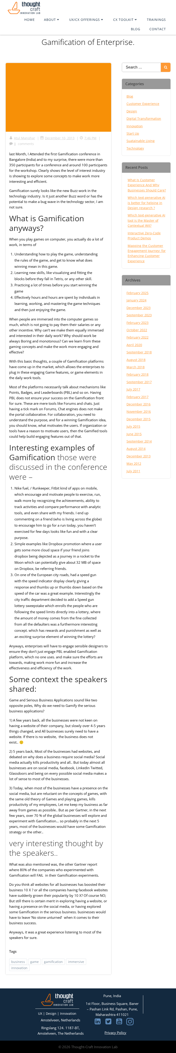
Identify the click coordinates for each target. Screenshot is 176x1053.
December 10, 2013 (59, 138)
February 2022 (137, 337)
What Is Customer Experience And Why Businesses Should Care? (147, 185)
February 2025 (137, 293)
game (34, 962)
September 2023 (139, 315)
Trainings (156, 19)
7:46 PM (90, 138)
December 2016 (138, 404)
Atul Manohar (24, 138)
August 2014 (136, 448)
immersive (76, 962)
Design (131, 111)
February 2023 (137, 322)
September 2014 (139, 441)
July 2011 (133, 471)
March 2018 (135, 367)
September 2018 (139, 352)
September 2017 (139, 382)
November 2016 (138, 411)
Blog (135, 29)
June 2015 (134, 434)
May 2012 (133, 463)
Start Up (132, 133)
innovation (19, 968)
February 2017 (137, 397)
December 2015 (138, 419)
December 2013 (138, 456)
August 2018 (136, 360)
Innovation (134, 126)
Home (29, 19)
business (18, 962)
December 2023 (138, 308)
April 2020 (134, 345)
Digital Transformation (143, 118)
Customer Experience (142, 103)
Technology (135, 148)
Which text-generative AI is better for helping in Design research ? (146, 202)
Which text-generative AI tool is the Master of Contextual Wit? (146, 220)
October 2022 (136, 330)
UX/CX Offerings (84, 19)
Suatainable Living (140, 141)
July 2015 (133, 426)
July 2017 (133, 389)
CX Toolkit (123, 19)
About (50, 19)
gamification (53, 962)
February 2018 (137, 374)
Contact (157, 29)
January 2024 (136, 300)
